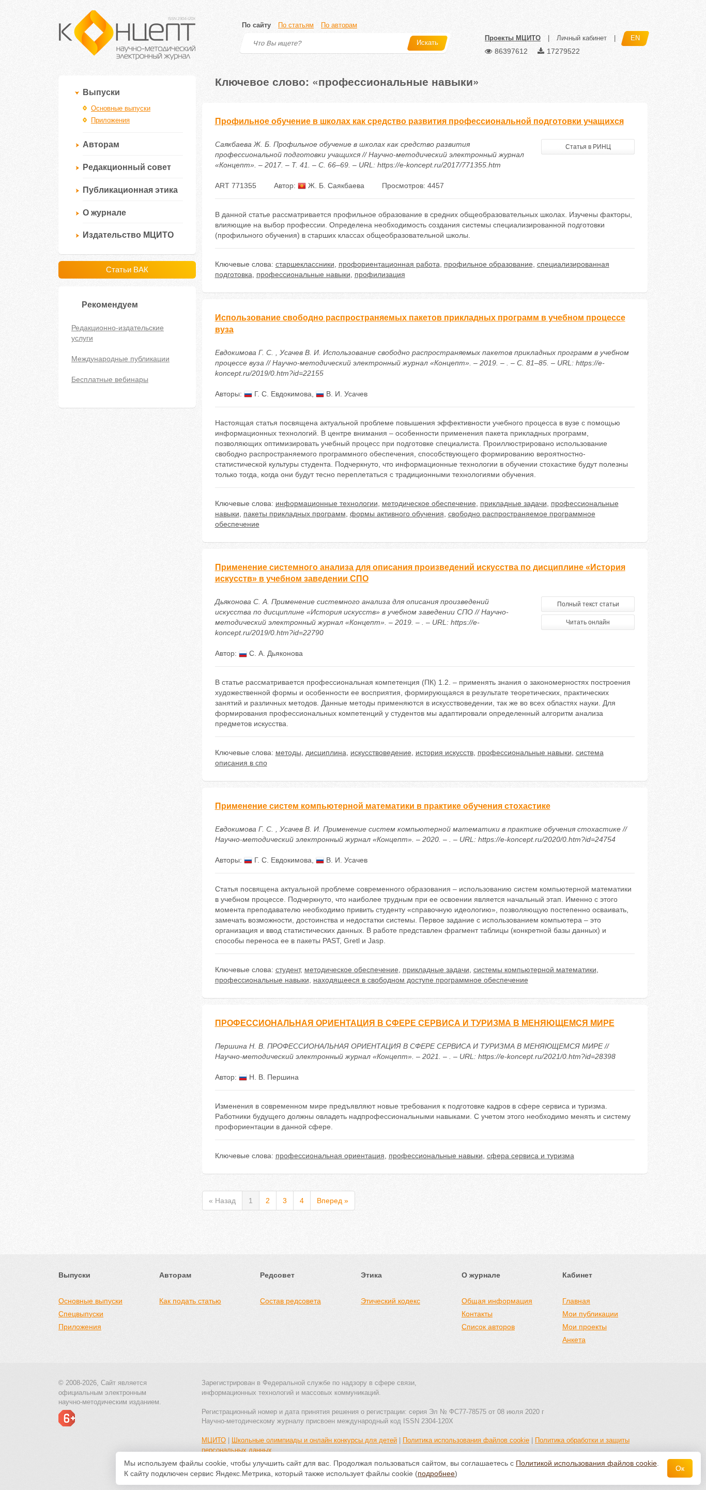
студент (287, 969)
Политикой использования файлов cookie (586, 1463)
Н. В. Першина (273, 1077)
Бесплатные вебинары (109, 379)
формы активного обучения (397, 514)
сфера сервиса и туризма (530, 1155)
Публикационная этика (130, 190)
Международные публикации (120, 359)
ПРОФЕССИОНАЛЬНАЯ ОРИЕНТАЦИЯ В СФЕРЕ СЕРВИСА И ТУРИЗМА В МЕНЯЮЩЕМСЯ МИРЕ (415, 1023)
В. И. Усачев (345, 394)
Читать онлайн (588, 622)
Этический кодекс (390, 1301)
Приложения (110, 120)
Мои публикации (590, 1314)
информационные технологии (326, 503)
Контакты (477, 1314)
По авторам (339, 25)
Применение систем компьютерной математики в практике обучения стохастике (382, 806)
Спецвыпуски (80, 1314)
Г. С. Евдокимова (282, 394)
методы (288, 752)
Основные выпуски (120, 108)
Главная (576, 1301)
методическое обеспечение (429, 503)
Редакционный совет (127, 167)
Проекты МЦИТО (513, 38)
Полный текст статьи (588, 604)
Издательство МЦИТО (128, 235)
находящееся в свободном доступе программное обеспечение (420, 980)
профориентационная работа (389, 264)
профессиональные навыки (303, 274)
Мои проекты (584, 1327)
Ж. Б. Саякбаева (335, 185)
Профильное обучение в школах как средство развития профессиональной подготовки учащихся (419, 121)
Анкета (574, 1339)
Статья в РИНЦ (588, 146)
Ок (680, 1468)
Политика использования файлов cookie (466, 1440)
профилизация (380, 274)
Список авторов (488, 1327)
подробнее (436, 1473)
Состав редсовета (290, 1301)
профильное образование (488, 264)
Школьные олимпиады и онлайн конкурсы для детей (314, 1440)
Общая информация (497, 1301)
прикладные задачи (513, 503)
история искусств (444, 752)
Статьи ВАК (127, 269)
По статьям (296, 25)
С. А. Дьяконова (275, 653)
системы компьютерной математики (534, 969)
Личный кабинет (582, 38)
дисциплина (325, 752)
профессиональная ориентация (330, 1155)
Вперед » (332, 1200)
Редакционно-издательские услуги (117, 333)
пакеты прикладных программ (294, 514)
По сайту (256, 25)
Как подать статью (190, 1301)
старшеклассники (304, 264)
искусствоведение (380, 752)
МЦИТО (214, 1440)
